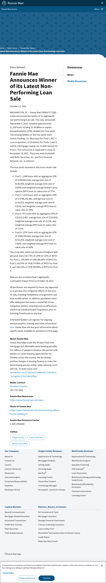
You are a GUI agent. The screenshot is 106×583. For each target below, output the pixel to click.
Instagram (15, 376)
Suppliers (9, 485)
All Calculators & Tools (48, 512)
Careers (8, 464)
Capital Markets (36, 437)
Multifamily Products (81, 460)
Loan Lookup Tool (46, 528)
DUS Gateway (78, 469)
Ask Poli (42, 473)
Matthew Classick (18, 386)
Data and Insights (12, 477)
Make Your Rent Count (48, 541)
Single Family (18, 437)
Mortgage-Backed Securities (17, 516)
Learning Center (45, 477)
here (12, 327)
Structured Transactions (15, 520)
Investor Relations (13, 469)
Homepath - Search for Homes (51, 489)
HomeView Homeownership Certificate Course (59, 533)
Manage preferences (27, 578)
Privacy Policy (8, 573)
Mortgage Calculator (47, 516)
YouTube (26, 376)
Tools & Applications (14, 533)
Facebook (40, 372)
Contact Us (9, 460)
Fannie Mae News (27, 48)
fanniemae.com (17, 372)
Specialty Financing (80, 464)
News (70, 74)
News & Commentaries (15, 512)
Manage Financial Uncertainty (51, 520)
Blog (34, 376)
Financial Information (81, 491)
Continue (46, 578)
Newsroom (12, 48)
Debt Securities (11, 528)
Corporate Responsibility (16, 481)
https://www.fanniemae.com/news (27, 400)
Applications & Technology (50, 456)
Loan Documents (79, 473)
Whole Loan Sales (20, 443)
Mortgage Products (46, 460)
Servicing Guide (45, 469)
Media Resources (77, 81)
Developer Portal (12, 489)
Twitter (30, 372)
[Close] (102, 565)
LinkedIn (51, 372)
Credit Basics (44, 537)
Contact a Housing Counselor (51, 524)
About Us (9, 456)
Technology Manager (47, 485)
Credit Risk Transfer (13, 524)
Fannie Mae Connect (47, 481)
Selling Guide (44, 464)
